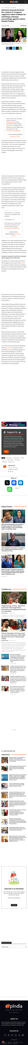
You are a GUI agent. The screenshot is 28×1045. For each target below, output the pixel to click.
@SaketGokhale (10, 122)
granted (22, 263)
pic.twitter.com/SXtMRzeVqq (11, 228)
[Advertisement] (14, 381)
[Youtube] (22, 1035)
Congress (22, 457)
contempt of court (10, 459)
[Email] (17, 48)
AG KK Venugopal (9, 457)
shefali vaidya (4, 461)
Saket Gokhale (17, 459)
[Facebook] (7, 48)
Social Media (13, 7)
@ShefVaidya (9, 125)
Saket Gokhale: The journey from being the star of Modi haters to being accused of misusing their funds (13, 549)
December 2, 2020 (15, 136)
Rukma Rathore (4, 613)
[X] (10, 48)
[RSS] (12, 1035)
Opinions (3, 603)
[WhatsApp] (20, 48)
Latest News (5, 755)
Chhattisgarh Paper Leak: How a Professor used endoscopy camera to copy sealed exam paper (17, 829)
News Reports (7, 7)
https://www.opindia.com (13, 467)
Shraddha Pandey (4, 640)
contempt (3, 459)
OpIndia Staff (23, 25)
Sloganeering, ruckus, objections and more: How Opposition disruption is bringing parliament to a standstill (13, 608)
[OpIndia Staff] (5, 468)
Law (2, 7)
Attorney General (16, 457)
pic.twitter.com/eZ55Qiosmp (13, 130)
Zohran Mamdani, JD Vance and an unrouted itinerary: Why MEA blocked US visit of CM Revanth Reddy (13, 636)
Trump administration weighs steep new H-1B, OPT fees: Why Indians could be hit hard (16, 785)
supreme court (11, 461)
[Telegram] (14, 48)
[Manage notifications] (3, 1042)
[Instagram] (10, 471)
